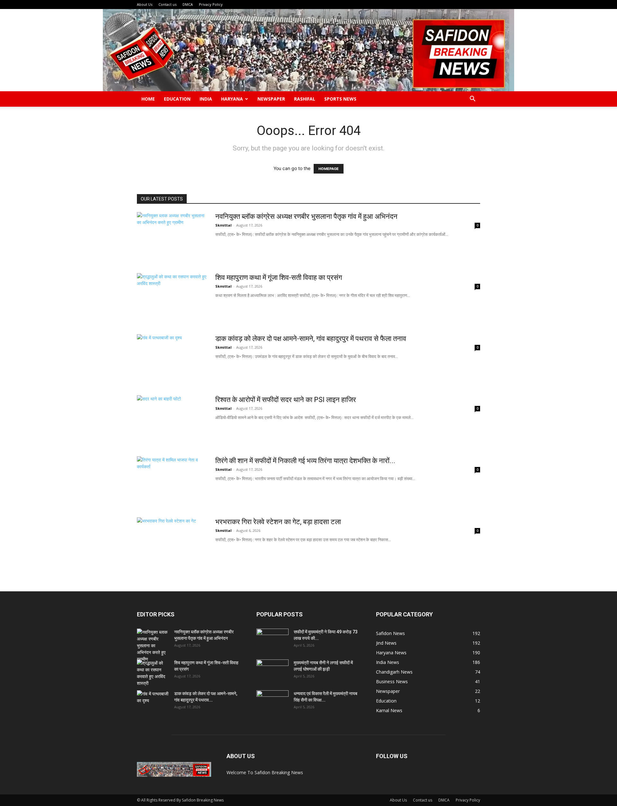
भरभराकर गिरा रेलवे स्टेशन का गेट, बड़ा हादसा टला (278, 522)
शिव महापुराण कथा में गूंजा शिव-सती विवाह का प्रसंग (278, 277)
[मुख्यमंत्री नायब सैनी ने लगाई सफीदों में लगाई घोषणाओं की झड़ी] (272, 670)
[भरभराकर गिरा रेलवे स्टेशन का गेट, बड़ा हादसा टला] (172, 541)
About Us (144, 4)
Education (177, 99)
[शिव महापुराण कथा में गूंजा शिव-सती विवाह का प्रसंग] (172, 297)
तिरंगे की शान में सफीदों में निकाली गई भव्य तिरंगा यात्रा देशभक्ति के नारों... (305, 461)
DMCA (188, 4)
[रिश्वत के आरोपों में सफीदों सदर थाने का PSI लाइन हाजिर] (164, 419)
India (206, 99)
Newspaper (271, 99)
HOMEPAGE (328, 168)
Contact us (167, 4)
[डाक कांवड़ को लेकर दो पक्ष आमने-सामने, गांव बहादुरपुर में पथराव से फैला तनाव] (172, 358)
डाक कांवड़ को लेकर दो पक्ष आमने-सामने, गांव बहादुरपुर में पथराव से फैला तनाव (310, 339)
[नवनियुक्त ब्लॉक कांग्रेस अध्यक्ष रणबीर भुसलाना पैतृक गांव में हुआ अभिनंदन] (172, 236)
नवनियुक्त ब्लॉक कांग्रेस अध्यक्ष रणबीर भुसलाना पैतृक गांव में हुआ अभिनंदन (306, 216)
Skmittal (223, 225)
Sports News (340, 99)
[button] (472, 99)
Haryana (232, 99)
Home (148, 99)
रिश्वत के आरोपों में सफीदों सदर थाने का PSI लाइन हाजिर (285, 400)
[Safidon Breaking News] (308, 50)
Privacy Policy (211, 4)
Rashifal (304, 99)
